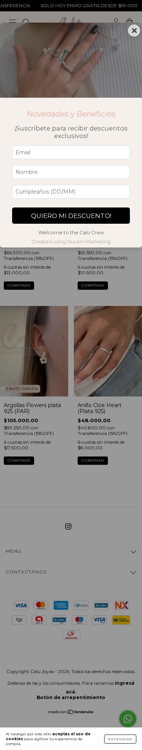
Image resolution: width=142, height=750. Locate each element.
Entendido (120, 739)
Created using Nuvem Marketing (71, 241)
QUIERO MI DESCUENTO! (71, 216)
